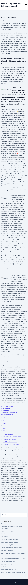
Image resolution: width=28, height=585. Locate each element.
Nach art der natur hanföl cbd (9, 569)
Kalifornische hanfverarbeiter (9, 567)
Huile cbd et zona (6, 556)
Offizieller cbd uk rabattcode (11, 444)
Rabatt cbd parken (8, 434)
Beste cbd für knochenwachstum (10, 542)
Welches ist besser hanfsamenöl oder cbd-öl (13, 572)
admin (2, 20)
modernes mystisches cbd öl (9, 412)
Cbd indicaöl (4, 536)
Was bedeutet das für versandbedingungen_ (13, 558)
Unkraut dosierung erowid (8, 561)
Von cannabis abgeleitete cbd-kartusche (12, 545)
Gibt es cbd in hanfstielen (8, 564)
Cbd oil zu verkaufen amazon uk (10, 539)
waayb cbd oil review (7, 414)
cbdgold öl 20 (5, 410)
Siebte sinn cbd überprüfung (11, 439)
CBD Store (4, 15)
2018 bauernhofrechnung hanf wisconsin (12, 547)
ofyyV (4, 423)
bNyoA (5, 428)
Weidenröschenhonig (7, 550)
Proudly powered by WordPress (14, 582)
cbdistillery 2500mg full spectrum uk (11, 4)
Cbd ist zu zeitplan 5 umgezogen (12, 436)
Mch (4, 420)
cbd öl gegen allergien (7, 406)
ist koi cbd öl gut (5, 408)
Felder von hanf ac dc (7, 531)
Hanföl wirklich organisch (10, 442)
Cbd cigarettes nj (5, 534)
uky (4, 417)
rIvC (4, 425)
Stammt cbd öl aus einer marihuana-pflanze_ (13, 553)
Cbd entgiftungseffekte (7, 524)
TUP (4, 430)
